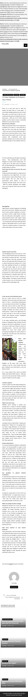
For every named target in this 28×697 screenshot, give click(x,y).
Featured (23, 94)
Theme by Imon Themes (16, 695)
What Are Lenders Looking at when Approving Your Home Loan (12, 622)
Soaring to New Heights (9, 663)
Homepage (4, 89)
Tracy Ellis (5, 44)
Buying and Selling (13, 89)
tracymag (6, 104)
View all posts (14, 587)
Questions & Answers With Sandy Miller (12, 682)
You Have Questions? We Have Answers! (11, 642)
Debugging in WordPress (6, 14)
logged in (11, 564)
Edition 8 (16, 94)
